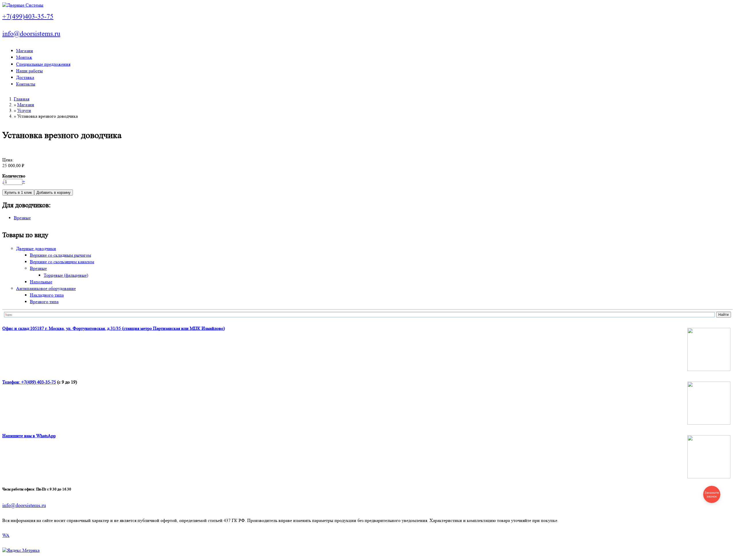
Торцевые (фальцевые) (66, 275)
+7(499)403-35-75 (27, 16)
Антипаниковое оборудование (46, 288)
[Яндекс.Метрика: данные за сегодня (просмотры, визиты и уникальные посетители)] (21, 550)
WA (5, 535)
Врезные (22, 217)
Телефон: (11, 382)
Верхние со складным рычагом (60, 255)
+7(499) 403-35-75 (38, 382)
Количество (13, 176)
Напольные (41, 282)
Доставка (25, 77)
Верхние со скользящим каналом (62, 261)
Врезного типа (44, 301)
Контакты (25, 84)
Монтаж (24, 57)
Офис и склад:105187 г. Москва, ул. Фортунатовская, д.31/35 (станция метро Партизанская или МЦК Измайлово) (113, 328)
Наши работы (29, 70)
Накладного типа (47, 295)
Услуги (24, 110)
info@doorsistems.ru (31, 34)
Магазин (24, 50)
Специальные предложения (43, 64)
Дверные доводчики (36, 248)
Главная (21, 99)
